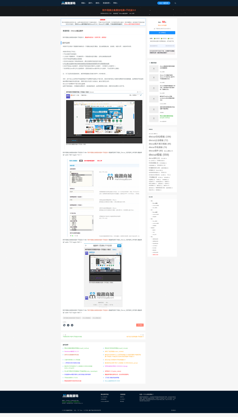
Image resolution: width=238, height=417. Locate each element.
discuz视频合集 (96, 318)
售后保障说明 (155, 243)
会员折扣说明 (155, 252)
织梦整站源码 (103, 399)
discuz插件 (156, 151)
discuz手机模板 (158, 147)
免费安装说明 (155, 239)
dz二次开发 (152, 160)
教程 (97, 3)
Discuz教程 (162, 71)
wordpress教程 (163, 103)
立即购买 (162, 32)
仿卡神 (160, 177)
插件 (90, 3)
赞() (140, 325)
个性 (169, 174)
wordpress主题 (154, 175)
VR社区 (163, 172)
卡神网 (158, 179)
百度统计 (173, 410)
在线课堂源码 (159, 181)
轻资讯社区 (160, 187)
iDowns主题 (159, 170)
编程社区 (159, 185)
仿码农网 (167, 177)
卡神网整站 (165, 179)
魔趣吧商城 (69, 410)
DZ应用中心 (161, 165)
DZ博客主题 (160, 160)
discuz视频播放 (86, 318)
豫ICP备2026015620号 (95, 410)
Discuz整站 (155, 207)
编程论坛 (166, 185)
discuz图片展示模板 (160, 144)
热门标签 (154, 247)
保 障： (151, 38)
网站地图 (122, 401)
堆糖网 (167, 181)
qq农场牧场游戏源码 (154, 172)
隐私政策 (154, 250)
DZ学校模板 (163, 163)
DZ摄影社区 (154, 168)
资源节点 (122, 396)
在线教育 (152, 181)
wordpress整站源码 (105, 401)
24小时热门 (155, 245)
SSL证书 (154, 234)
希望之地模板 (153, 183)
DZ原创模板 (153, 163)
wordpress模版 (156, 205)
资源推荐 (106, 3)
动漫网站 (152, 179)
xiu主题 (163, 174)
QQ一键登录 (163, 3)
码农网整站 (152, 185)
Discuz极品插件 (123, 13)
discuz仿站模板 (160, 136)
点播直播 (160, 183)
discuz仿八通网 (153, 133)
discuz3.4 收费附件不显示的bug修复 (74, 83)
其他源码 (154, 216)
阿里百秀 (152, 190)
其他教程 (162, 112)
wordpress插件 (156, 214)
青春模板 (158, 190)
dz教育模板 (164, 168)
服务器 (154, 230)
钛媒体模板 (169, 187)
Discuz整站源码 (104, 396)
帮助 (115, 3)
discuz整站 (168, 151)
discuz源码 (154, 158)
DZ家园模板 (152, 165)
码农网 (167, 183)
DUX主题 (164, 158)
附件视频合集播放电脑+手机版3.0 (72, 318)
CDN (154, 232)
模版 (83, 3)
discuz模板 (159, 154)
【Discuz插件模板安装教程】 (132, 24)
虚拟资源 (152, 187)
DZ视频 (152, 170)
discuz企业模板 (158, 140)
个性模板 (153, 177)
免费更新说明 (155, 241)
